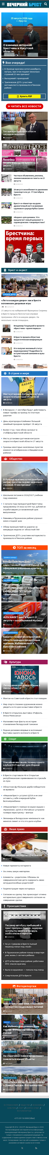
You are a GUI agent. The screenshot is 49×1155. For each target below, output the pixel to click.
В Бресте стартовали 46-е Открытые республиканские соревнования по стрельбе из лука (24, 778)
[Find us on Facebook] (12, 1148)
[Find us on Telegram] (26, 1148)
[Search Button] (45, 4)
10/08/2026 (8, 572)
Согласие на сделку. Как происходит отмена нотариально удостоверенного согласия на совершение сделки (24, 897)
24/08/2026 (19, 226)
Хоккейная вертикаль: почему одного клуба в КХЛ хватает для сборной (23, 763)
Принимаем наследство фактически (22, 855)
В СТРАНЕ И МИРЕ (11, 1105)
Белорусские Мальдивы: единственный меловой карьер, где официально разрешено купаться (23, 564)
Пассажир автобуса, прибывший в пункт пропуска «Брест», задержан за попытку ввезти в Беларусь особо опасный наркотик (23, 929)
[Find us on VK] (15, 1148)
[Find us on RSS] (36, 1148)
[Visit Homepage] (24, 4)
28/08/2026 (8, 403)
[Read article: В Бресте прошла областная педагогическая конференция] (6, 339)
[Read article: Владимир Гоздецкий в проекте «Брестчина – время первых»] (6, 328)
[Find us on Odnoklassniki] (19, 1148)
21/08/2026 (10, 937)
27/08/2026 (22, 55)
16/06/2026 (8, 858)
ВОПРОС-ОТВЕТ (32, 1108)
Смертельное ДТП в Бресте (18, 975)
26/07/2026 (8, 1011)
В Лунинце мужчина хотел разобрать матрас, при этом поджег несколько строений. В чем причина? (22, 71)
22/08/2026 (19, 359)
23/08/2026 (8, 691)
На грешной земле (11, 580)
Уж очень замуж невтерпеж (16, 871)
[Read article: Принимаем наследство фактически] (24, 849)
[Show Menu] (3, 4)
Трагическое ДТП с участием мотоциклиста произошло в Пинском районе (22, 85)
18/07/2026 (8, 1063)
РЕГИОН (7, 1022)
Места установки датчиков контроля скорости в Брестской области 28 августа (23, 397)
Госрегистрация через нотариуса (19, 889)
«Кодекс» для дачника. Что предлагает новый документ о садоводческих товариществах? (29, 219)
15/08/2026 (8, 598)
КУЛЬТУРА (11, 1108)
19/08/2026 (8, 651)
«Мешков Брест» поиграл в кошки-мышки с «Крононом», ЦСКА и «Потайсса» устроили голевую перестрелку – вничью (24, 810)
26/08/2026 (19, 184)
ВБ (3, 307)
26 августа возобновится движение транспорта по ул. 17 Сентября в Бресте (31, 192)
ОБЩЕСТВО (25, 1105)
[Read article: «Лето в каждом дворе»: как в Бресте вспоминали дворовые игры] (24, 285)
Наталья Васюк (10, 55)
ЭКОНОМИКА (37, 1105)
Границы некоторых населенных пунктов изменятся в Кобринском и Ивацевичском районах (23, 450)
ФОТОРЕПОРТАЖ (10, 1051)
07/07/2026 (8, 1089)
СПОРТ (21, 1108)
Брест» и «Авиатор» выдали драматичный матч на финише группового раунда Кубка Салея (29, 206)
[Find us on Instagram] (29, 1148)
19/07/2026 (8, 1037)
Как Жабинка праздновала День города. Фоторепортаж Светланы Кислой (22, 1029)
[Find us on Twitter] (22, 1148)
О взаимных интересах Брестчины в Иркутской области (18, 48)
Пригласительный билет (13, 613)
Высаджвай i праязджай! (16, 78)
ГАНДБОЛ (7, 999)
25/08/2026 (19, 198)
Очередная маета (10, 632)
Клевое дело (10, 294)
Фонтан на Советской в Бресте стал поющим (25, 698)
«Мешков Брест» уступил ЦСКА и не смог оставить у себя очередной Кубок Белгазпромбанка (22, 798)
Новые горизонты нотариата (17, 866)
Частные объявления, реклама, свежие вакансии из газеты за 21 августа (29, 178)
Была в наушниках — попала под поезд (24, 970)
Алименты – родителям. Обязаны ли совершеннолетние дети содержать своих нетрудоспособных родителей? (23, 880)
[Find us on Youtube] (33, 1148)
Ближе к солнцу (10, 557)
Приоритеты (9, 41)
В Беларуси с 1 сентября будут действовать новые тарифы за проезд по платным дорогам (24, 413)
